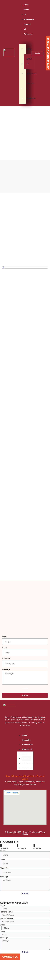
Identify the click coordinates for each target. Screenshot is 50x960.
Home (26, 5)
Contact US (27, 26)
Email (4, 648)
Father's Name (6, 912)
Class (2, 925)
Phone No (6, 659)
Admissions (29, 19)
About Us (26, 12)
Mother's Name (6, 918)
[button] (22, 37)
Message (6, 669)
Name (4, 637)
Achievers (28, 99)
